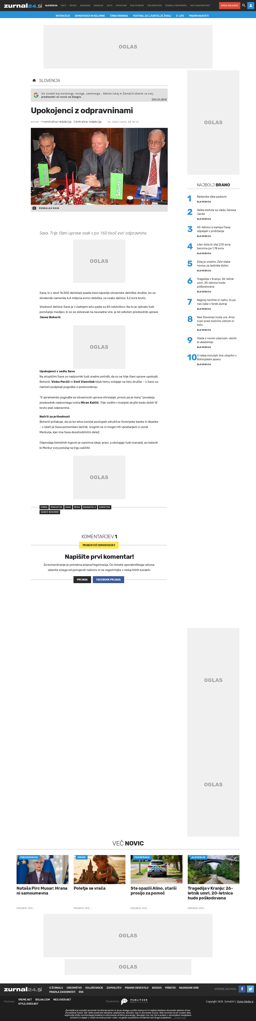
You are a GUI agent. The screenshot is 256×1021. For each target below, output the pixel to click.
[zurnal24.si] (23, 5)
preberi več (99, 545)
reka (77, 507)
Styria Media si (245, 1001)
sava (68, 507)
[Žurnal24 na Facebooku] (242, 989)
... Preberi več (179, 1017)
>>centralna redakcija (56, 122)
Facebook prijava (108, 579)
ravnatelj (89, 507)
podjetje (56, 507)
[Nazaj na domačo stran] (34, 80)
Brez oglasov (229, 5)
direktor (104, 507)
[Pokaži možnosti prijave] (250, 5)
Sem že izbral (159, 99)
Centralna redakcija (88, 122)
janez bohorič (50, 512)
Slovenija (49, 80)
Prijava (82, 579)
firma (44, 507)
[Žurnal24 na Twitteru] (250, 989)
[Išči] (243, 5)
